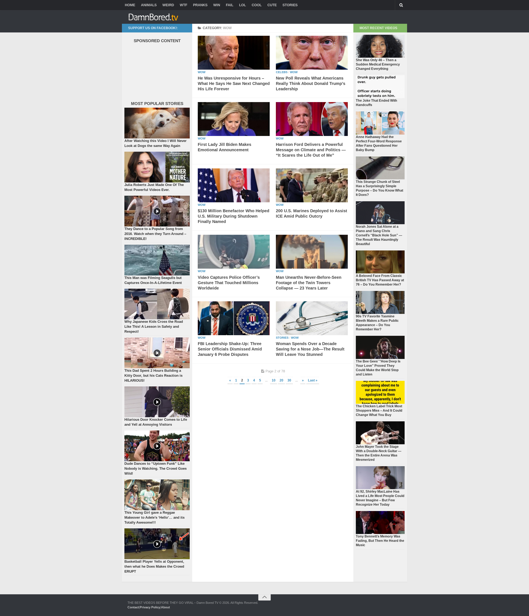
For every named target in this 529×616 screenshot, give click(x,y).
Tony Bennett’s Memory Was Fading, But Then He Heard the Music (380, 541)
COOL (257, 5)
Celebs (281, 72)
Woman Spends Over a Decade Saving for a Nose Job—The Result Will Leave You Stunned (310, 349)
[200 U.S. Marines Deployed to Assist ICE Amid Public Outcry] (312, 185)
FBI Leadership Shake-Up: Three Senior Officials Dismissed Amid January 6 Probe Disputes (230, 349)
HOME (130, 5)
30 (289, 380)
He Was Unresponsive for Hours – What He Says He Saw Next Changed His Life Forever (234, 83)
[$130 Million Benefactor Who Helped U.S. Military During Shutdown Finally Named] (234, 185)
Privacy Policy (150, 607)
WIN (216, 5)
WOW (201, 72)
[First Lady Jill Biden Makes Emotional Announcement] (234, 119)
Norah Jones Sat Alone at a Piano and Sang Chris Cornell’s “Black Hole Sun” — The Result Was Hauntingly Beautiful (379, 235)
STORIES (290, 5)
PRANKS (200, 5)
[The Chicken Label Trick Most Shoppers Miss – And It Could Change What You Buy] (380, 392)
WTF (183, 5)
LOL (242, 5)
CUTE (272, 5)
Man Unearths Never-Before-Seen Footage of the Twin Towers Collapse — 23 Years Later (308, 282)
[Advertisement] (155, 73)
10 (273, 380)
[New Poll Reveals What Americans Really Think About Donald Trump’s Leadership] (312, 53)
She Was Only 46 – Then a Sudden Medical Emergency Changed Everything (378, 64)
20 (281, 380)
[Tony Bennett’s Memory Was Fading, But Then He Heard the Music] (380, 522)
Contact (133, 607)
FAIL (229, 5)
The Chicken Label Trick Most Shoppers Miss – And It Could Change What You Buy (379, 410)
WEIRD (168, 5)
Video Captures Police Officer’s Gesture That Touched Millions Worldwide (229, 282)
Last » (312, 380)
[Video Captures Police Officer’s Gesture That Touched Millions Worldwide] (234, 252)
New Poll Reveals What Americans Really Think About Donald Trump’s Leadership (310, 83)
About (165, 607)
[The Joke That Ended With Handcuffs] (380, 86)
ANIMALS (149, 5)
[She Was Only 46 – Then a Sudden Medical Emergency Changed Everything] (380, 46)
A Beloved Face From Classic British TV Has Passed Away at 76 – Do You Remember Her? (380, 280)
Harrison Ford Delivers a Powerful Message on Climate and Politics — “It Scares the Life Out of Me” (311, 149)
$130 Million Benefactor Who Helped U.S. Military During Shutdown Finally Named (233, 216)
